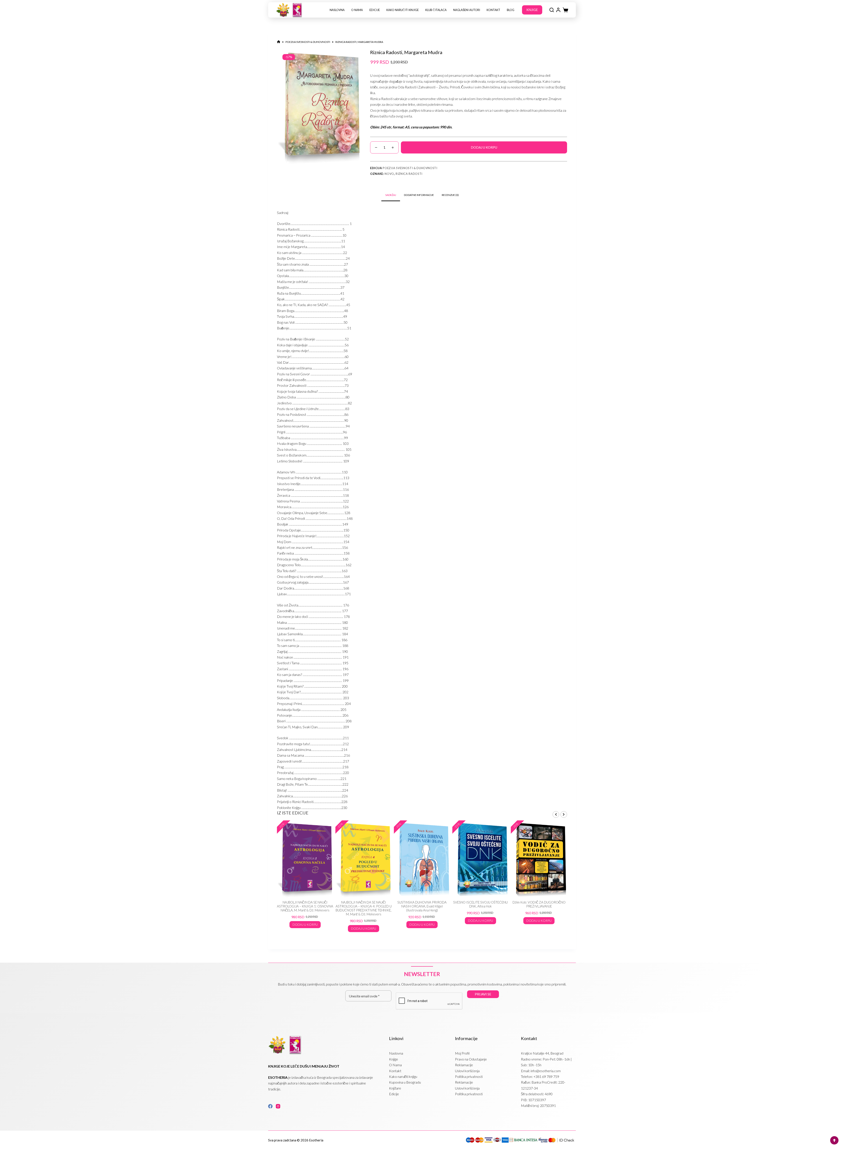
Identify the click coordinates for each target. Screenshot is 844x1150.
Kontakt (493, 10)
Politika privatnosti (469, 1076)
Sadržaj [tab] (390, 195)
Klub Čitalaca (436, 10)
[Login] (558, 10)
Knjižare (395, 1088)
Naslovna (337, 10)
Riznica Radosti (409, 173)
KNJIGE (532, 10)
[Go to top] (834, 1140)
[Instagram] (278, 1106)
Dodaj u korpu (484, 147)
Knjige (393, 1059)
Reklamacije (464, 1065)
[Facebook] (270, 1106)
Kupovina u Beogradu (405, 1082)
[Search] (551, 10)
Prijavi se (483, 994)
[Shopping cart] (565, 10)
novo (389, 173)
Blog (510, 10)
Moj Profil (462, 1053)
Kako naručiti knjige (402, 10)
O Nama (357, 10)
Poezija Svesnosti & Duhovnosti (410, 168)
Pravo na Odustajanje (471, 1059)
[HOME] (278, 42)
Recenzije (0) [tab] (450, 195)
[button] (563, 814)
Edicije (374, 10)
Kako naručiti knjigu (403, 1076)
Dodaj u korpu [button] (305, 928)
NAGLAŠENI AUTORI (466, 10)
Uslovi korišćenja (467, 1071)
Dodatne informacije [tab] (419, 195)
